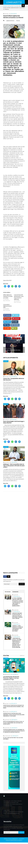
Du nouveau (7, 591)
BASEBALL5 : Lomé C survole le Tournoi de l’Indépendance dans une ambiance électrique (17, 628)
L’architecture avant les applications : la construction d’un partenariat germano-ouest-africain (17, 616)
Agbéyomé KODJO (10, 20)
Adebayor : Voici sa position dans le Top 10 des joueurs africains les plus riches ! (14, 466)
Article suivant (7, 348)
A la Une (6, 361)
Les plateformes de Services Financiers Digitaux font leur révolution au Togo (11, 678)
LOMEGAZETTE (14, 2)
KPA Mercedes (13, 419)
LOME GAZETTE (14, 13)
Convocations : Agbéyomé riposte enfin (7, 306)
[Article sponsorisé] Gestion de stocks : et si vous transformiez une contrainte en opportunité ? (13, 723)
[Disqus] (14, 513)
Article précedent (8, 339)
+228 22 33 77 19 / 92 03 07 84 (15, 811)
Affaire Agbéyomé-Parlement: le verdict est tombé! (8, 296)
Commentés (15, 591)
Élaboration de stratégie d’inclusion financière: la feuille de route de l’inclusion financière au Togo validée (13, 715)
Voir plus (22, 655)
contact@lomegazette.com (13, 813)
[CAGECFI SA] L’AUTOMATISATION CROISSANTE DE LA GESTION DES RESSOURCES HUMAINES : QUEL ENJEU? (13, 706)
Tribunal (18, 20)
